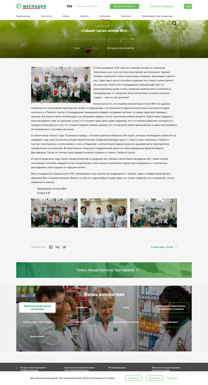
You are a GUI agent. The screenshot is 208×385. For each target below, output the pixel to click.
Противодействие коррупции (157, 16)
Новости (84, 16)
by (181, 23)
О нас (77, 48)
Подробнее (172, 378)
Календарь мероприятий (120, 48)
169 (69, 6)
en (188, 23)
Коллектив (105, 16)
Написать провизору (161, 6)
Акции (66, 16)
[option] (38, 369)
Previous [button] (17, 368)
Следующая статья (162, 247)
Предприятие (23, 16)
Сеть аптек (46, 16)
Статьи (94, 48)
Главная (77, 39)
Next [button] (191, 368)
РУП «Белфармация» (117, 368)
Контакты (126, 16)
